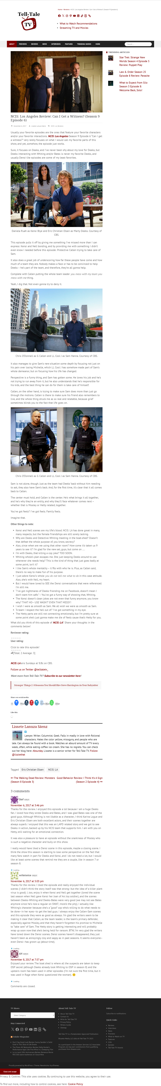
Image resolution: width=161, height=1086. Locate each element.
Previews (23, 44)
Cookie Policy (47, 1081)
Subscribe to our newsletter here (62, 675)
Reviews (66, 9)
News (44, 44)
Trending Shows (84, 44)
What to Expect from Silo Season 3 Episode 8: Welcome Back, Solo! (133, 86)
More (98, 44)
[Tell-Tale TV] (29, 20)
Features (69, 44)
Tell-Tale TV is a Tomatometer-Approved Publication (78, 1084)
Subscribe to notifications (116, 1063)
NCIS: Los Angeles (58, 136)
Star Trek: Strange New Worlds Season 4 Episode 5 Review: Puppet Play (134, 61)
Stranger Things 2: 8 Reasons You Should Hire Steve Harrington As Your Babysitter (56, 685)
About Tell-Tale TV (67, 1063)
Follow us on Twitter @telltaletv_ (29, 669)
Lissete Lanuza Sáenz (38, 126)
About (11, 44)
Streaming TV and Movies (74, 28)
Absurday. (38, 749)
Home (60, 9)
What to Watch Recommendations (78, 23)
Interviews (56, 44)
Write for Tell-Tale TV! (68, 1069)
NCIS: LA (54, 126)
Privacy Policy (65, 1072)
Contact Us (64, 1066)
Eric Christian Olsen (33, 768)
